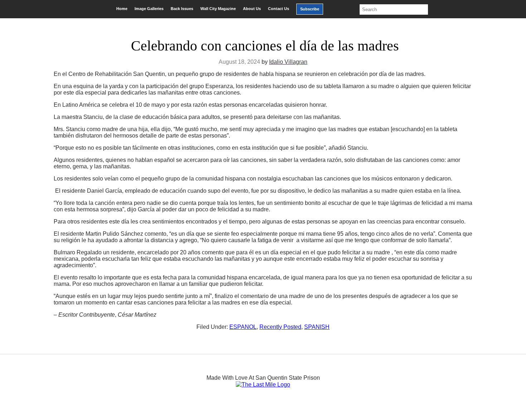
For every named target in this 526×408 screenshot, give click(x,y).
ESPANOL (243, 327)
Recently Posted (280, 327)
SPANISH (317, 327)
